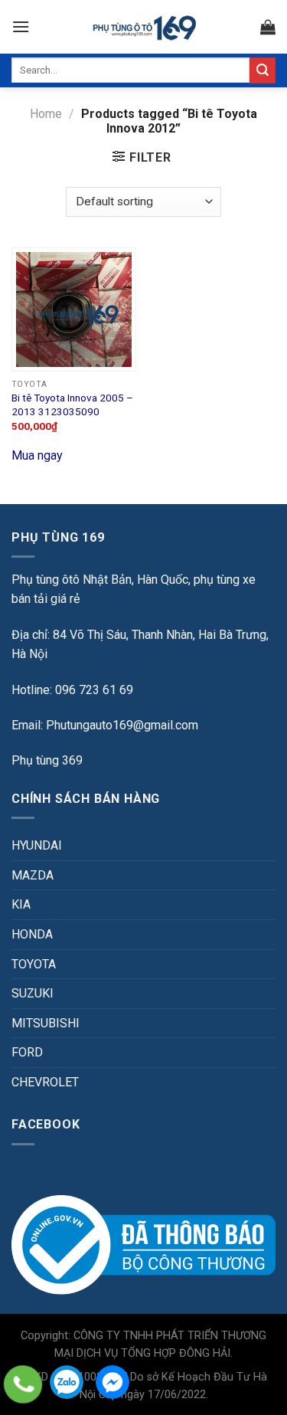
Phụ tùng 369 (47, 760)
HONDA (32, 934)
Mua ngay (37, 455)
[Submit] (262, 70)
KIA (21, 904)
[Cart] (268, 27)
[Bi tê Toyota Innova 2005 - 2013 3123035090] (74, 310)
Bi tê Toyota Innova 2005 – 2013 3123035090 (72, 404)
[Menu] (20, 26)
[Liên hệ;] (23, 1384)
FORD (27, 1052)
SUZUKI (32, 993)
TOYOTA (33, 964)
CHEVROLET (45, 1082)
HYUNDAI (36, 845)
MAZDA (32, 875)
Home (46, 113)
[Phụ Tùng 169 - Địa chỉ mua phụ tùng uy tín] (143, 27)
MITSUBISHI (45, 1023)
